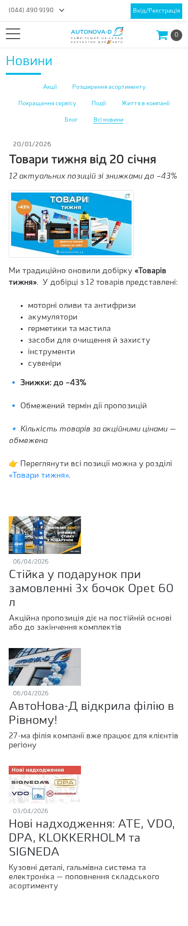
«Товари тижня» (38, 476)
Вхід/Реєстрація (156, 11)
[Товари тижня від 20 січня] (71, 224)
